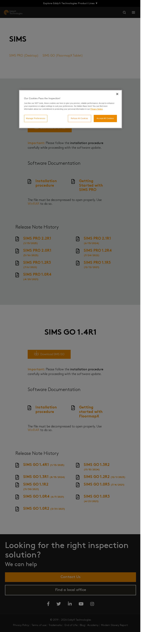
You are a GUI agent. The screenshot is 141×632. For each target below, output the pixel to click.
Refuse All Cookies (79, 118)
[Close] (117, 94)
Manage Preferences (35, 118)
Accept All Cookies (105, 118)
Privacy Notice (96, 109)
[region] (70, 109)
